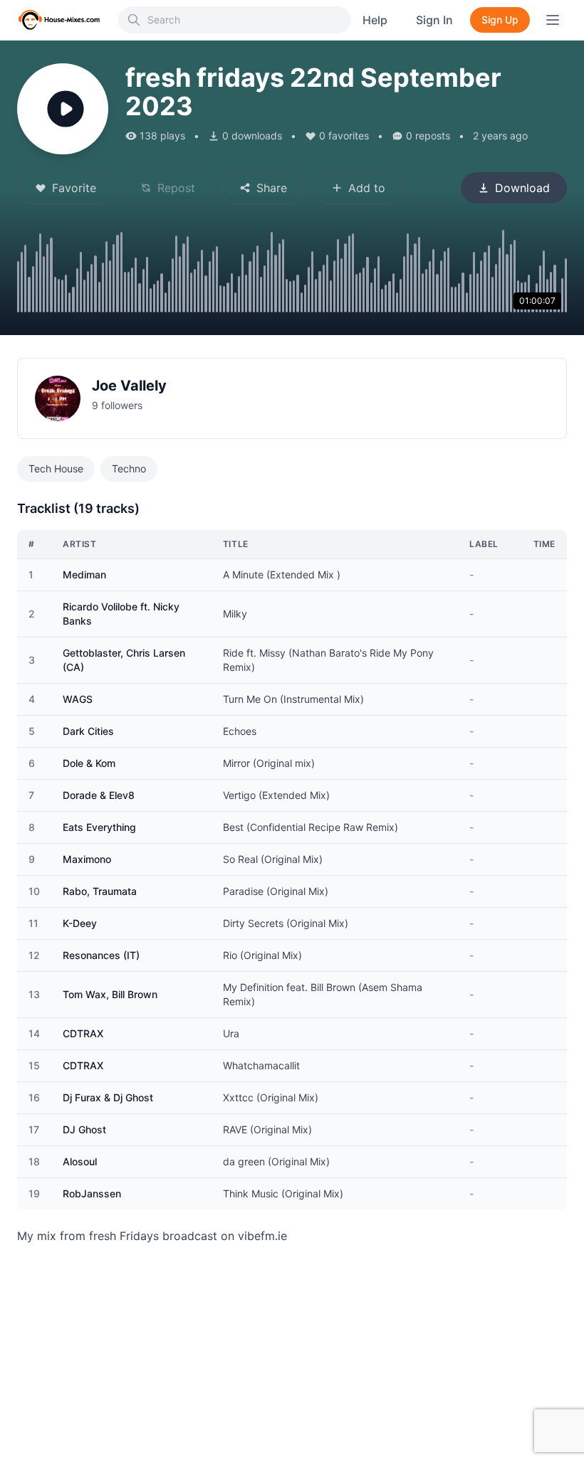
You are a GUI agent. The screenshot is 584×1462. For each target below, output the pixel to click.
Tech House (55, 468)
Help (375, 20)
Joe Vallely (129, 385)
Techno (129, 468)
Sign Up (499, 20)
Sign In (434, 20)
